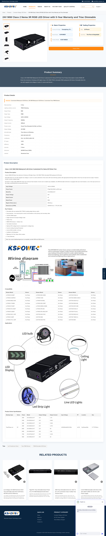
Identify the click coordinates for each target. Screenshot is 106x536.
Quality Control (69, 6)
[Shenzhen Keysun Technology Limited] (10, 7)
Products (32, 6)
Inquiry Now (76, 48)
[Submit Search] (93, 7)
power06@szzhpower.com (98, 1)
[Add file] (77, 533)
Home (25, 6)
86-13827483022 (86, 1)
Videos (40, 6)
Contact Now (14, 498)
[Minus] (102, 502)
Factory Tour (57, 6)
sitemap (67, 532)
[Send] (102, 533)
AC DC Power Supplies (59, 517)
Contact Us (39, 521)
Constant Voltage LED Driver (19, 12)
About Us (47, 6)
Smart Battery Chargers (59, 519)
